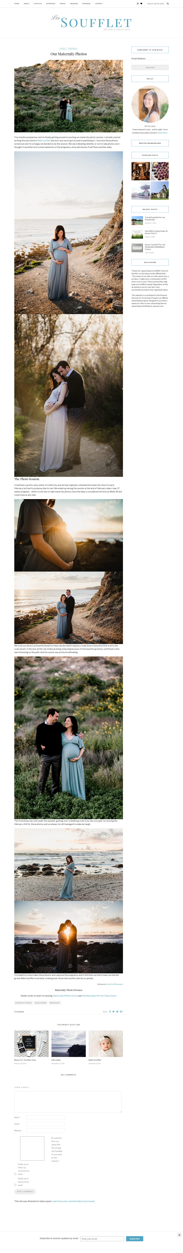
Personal (86, 3)
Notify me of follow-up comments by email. (23, 1169)
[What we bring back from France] (141, 190)
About (26, 3)
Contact (99, 3)
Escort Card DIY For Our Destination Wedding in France (155, 246)
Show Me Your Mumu (100, 995)
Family (63, 48)
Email (17, 1124)
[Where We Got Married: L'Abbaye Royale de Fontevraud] (159, 190)
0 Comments (19, 1012)
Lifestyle (38, 3)
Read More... (163, 133)
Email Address (139, 58)
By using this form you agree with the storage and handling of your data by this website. (56, 1149)
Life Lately (56, 1060)
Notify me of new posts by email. (23, 1181)
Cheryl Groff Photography (114, 984)
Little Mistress (65, 995)
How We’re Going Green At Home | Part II (156, 232)
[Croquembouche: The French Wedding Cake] (141, 171)
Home (16, 3)
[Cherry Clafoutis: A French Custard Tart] (159, 171)
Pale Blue (86, 995)
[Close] (179, 1235)
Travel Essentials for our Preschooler (155, 218)
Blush (56, 995)
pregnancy (55, 1003)
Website (17, 1130)
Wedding (74, 3)
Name (17, 1117)
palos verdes (40, 1003)
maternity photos (23, 1003)
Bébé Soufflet (43, 140)
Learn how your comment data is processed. (73, 1201)
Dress (74, 995)
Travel (63, 3)
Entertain (50, 3)
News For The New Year (25, 1060)
